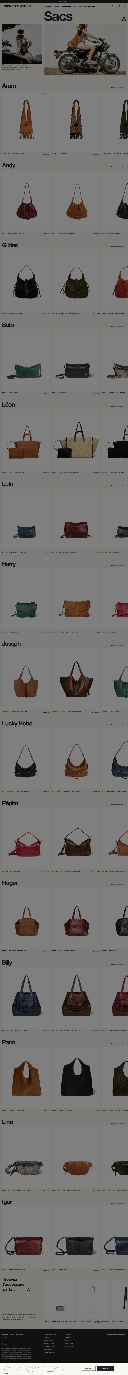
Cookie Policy (50, 1371)
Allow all (105, 1368)
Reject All (5, 1373)
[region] (64, 1369)
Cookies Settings (89, 1368)
